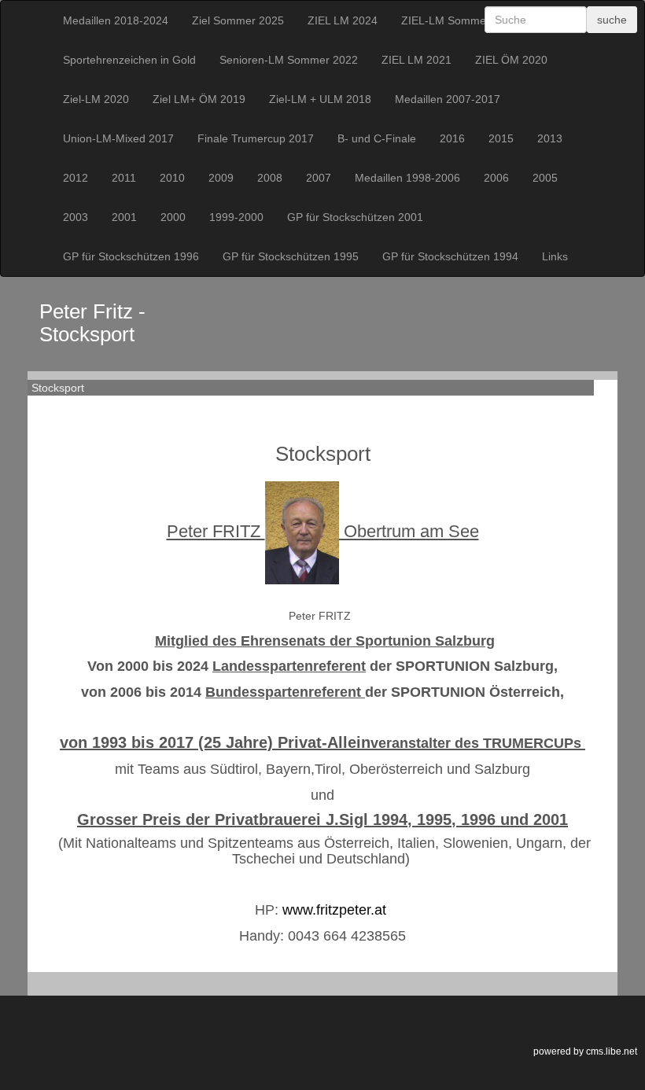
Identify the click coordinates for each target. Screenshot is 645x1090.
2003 (75, 217)
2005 (545, 177)
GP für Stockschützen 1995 (291, 256)
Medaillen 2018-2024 (115, 20)
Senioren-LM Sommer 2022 (288, 59)
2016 (452, 138)
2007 (318, 177)
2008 (269, 177)
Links (555, 256)
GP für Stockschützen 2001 (355, 217)
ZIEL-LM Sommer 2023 (459, 20)
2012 (75, 177)
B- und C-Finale (376, 138)
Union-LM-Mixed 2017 (118, 138)
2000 (173, 217)
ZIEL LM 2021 (416, 59)
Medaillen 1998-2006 (407, 177)
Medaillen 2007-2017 (447, 99)
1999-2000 (236, 217)
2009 (221, 177)
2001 (124, 217)
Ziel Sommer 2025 (238, 20)
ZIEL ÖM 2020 (511, 59)
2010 (172, 177)
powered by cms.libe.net (585, 1051)
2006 (496, 177)
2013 (549, 138)
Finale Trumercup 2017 (255, 138)
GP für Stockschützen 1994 (450, 256)
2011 (124, 177)
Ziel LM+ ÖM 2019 (199, 99)
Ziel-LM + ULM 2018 (320, 99)
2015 (501, 138)
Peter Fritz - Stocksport (92, 323)
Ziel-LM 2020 (96, 99)
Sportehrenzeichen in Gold (129, 59)
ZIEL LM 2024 (343, 20)
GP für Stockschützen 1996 (131, 256)
